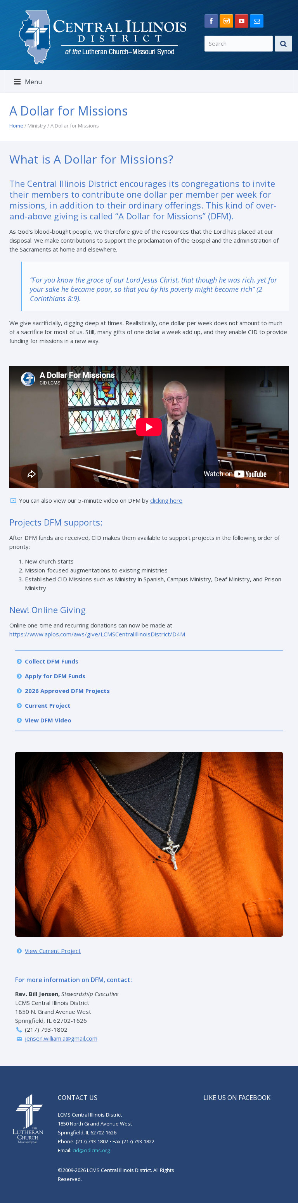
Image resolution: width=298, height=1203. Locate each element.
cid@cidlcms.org (91, 1150)
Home (16, 125)
